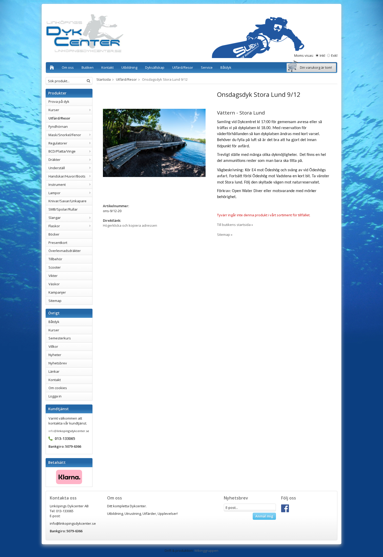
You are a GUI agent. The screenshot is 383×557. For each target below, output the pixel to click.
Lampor (54, 193)
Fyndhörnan (58, 126)
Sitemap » (224, 234)
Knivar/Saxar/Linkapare (67, 201)
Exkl (334, 55)
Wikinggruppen (206, 550)
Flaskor (54, 226)
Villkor (53, 346)
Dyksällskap (154, 67)
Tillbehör (55, 259)
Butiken (88, 67)
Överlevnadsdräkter (64, 250)
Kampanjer (57, 292)
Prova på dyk (58, 101)
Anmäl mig (264, 516)
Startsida (103, 79)
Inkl (322, 55)
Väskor (54, 284)
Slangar (54, 217)
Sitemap (54, 300)
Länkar (53, 371)
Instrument (57, 184)
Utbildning (129, 67)
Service (207, 67)
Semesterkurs (59, 338)
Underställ (56, 168)
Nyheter (54, 354)
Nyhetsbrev (57, 363)
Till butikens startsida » (235, 224)
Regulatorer (57, 143)
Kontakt (107, 67)
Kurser (53, 109)
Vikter (53, 275)
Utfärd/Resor (182, 67)
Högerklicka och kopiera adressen (130, 225)
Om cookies (57, 387)
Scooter (54, 267)
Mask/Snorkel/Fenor (64, 134)
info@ (52, 431)
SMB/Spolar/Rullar (63, 209)
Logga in (54, 396)
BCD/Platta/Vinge (62, 151)
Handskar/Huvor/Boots (66, 176)
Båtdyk (225, 67)
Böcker (53, 234)
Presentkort (57, 242)
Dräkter (54, 159)
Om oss (68, 67)
